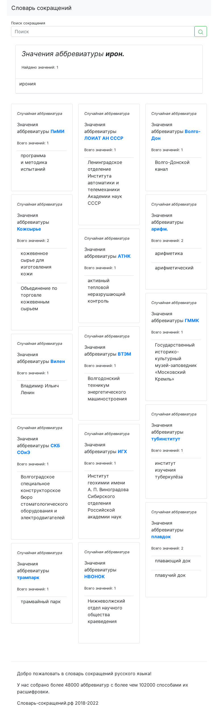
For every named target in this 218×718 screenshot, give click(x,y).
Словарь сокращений (41, 8)
